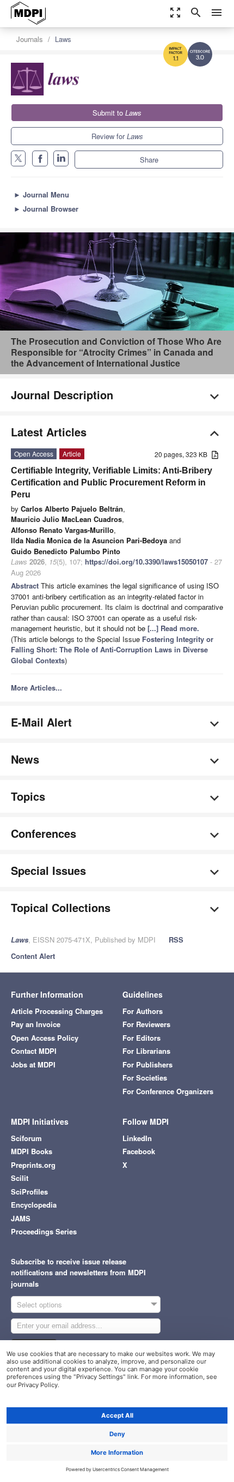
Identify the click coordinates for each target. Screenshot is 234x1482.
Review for (117, 136)
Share (149, 159)
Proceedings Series (44, 1231)
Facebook (138, 1151)
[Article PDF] (215, 455)
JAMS (20, 1218)
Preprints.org (33, 1165)
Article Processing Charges (57, 1011)
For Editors (141, 1038)
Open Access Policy (44, 1038)
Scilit (19, 1178)
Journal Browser (46, 208)
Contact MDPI (34, 1051)
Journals (29, 39)
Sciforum (26, 1138)
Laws (63, 39)
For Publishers (147, 1064)
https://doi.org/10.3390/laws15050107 (146, 561)
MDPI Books (31, 1151)
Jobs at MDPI (33, 1064)
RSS (176, 939)
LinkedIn (137, 1138)
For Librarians (146, 1051)
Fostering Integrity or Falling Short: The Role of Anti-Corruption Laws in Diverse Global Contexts (112, 649)
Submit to (117, 112)
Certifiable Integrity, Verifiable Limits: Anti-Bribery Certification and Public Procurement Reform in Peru (111, 482)
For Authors (142, 1011)
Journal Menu (41, 194)
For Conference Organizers (167, 1091)
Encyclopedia (34, 1204)
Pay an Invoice (35, 1024)
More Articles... (36, 687)
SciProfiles (29, 1191)
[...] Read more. (173, 628)
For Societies (144, 1077)
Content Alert (33, 956)
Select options (39, 1304)
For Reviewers (146, 1024)
